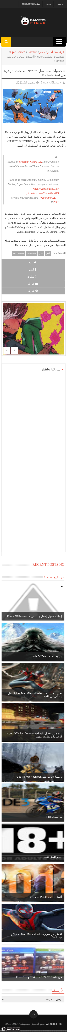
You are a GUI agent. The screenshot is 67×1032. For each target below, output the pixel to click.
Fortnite (32, 52)
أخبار (50, 52)
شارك (30, 276)
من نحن (48, 4)
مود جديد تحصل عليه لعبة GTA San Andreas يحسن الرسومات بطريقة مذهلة (34, 735)
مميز (42, 52)
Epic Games (17, 52)
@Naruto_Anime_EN (30, 161)
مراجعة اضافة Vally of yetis (47, 656)
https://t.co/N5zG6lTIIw (46, 188)
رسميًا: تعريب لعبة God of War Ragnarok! (39, 776)
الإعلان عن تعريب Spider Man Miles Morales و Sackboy (36, 936)
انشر (31, 269)
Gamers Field (54, 1023)
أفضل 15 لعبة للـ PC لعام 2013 (45, 896)
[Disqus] (33, 415)
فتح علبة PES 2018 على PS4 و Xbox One (39, 977)
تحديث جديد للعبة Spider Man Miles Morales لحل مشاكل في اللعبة (35, 695)
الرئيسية (61, 4)
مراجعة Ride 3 (54, 816)
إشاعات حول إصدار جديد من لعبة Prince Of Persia (34, 616)
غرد (31, 262)
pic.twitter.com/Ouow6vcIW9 (43, 193)
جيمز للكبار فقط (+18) (49, 856)
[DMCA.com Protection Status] (10, 1029)
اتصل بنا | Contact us (31, 4)
